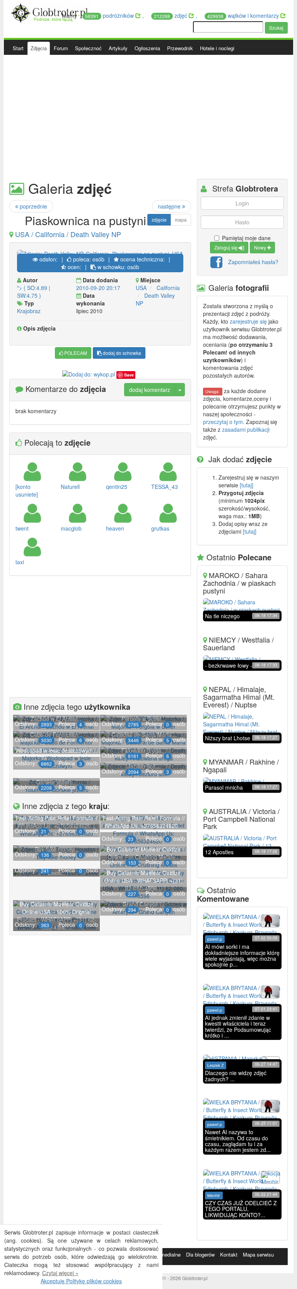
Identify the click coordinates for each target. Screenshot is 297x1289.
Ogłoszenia (147, 48)
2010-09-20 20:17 (98, 288)
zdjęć (171, 15)
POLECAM (75, 352)
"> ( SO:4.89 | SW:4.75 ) (33, 291)
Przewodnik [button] (180, 48)
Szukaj (276, 27)
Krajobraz (29, 311)
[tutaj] (246, 485)
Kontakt (228, 1254)
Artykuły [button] (118, 48)
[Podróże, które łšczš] (50, 12)
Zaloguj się (226, 247)
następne (170, 206)
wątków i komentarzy (243, 15)
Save (129, 375)
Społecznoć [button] (88, 48)
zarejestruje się (248, 321)
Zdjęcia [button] (39, 48)
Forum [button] (61, 48)
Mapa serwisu (258, 1254)
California (168, 288)
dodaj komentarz (149, 389)
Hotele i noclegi (217, 48)
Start (18, 48)
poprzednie (32, 206)
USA (141, 288)
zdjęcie (159, 219)
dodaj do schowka (121, 352)
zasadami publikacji (246, 429)
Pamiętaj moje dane (246, 238)
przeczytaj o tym (223, 422)
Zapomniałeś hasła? (253, 261)
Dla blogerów (200, 1254)
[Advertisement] (148, 117)
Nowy (260, 247)
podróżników (110, 15)
